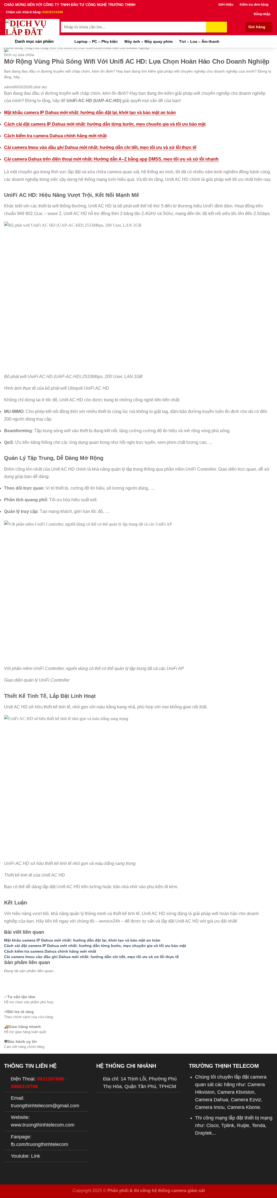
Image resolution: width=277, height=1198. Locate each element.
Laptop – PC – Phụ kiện (96, 41)
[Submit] (216, 27)
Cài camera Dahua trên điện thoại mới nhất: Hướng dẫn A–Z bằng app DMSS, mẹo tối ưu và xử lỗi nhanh (111, 159)
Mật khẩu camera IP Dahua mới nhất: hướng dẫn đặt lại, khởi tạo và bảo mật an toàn (90, 112)
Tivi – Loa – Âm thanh (199, 41)
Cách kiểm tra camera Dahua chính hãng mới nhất (55, 136)
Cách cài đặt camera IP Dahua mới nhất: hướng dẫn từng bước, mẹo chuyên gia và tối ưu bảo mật (105, 124)
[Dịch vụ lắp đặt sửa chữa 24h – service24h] (32, 27)
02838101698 (52, 12)
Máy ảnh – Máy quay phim (148, 41)
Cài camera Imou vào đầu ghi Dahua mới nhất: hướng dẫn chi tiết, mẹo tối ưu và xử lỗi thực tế (100, 147)
